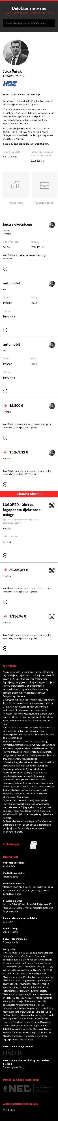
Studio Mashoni (10, 932)
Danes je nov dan (11, 942)
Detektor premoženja (13, 1067)
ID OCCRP (8, 921)
